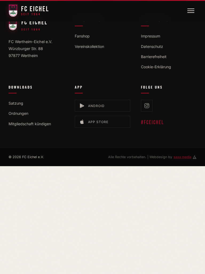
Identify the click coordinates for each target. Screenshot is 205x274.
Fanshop (82, 36)
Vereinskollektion (89, 46)
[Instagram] (147, 106)
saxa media (182, 157)
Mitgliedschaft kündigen (30, 123)
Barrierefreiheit (154, 56)
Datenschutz (152, 46)
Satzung (16, 103)
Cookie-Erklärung (156, 66)
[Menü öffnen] (190, 10)
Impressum (150, 36)
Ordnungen (18, 113)
